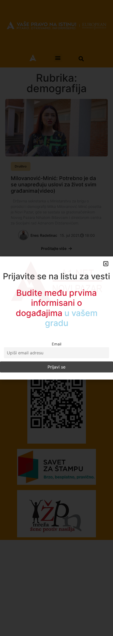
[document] (56, 318)
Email (56, 344)
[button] (106, 264)
